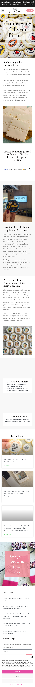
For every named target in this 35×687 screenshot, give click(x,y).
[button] (32, 657)
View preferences (17, 681)
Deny (17, 676)
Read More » (7, 465)
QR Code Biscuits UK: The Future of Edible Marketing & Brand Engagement (17, 493)
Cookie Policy (13, 684)
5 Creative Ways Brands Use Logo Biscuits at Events (15, 460)
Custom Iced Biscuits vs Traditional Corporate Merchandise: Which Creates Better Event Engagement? (16, 528)
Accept (17, 671)
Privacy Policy (20, 684)
